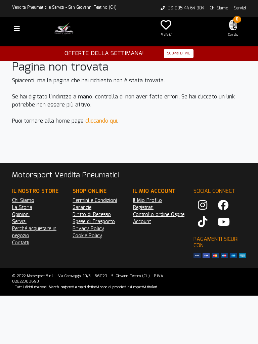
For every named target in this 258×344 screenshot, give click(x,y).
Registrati (143, 207)
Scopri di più (178, 53)
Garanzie (82, 207)
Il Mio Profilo (147, 200)
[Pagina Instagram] (203, 205)
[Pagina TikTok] (203, 222)
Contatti (20, 243)
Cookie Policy (87, 236)
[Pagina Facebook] (223, 205)
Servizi (240, 8)
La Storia (22, 207)
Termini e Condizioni (95, 200)
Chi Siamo (219, 8)
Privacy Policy (88, 228)
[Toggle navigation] (17, 29)
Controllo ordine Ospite (158, 214)
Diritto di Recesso (92, 214)
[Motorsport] (98, 29)
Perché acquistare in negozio (34, 232)
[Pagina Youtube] (223, 222)
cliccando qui (101, 121)
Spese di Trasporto (94, 221)
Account (142, 221)
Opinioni (21, 214)
